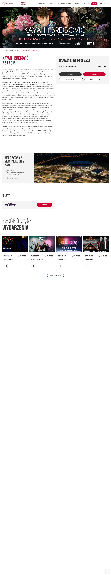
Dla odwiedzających (64, 4)
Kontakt (86, 4)
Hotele (92, 79)
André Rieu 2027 (90, 260)
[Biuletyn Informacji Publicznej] (100, 3)
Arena (52, 4)
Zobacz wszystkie (55, 275)
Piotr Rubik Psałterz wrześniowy (14, 260)
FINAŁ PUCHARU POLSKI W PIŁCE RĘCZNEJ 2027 (40, 261)
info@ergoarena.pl (12, 178)
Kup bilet (70, 74)
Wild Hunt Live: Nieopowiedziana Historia (67, 261)
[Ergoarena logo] (7, 3)
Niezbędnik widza (71, 79)
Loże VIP (94, 4)
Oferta (77, 4)
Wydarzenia (42, 4)
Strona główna (6, 50)
